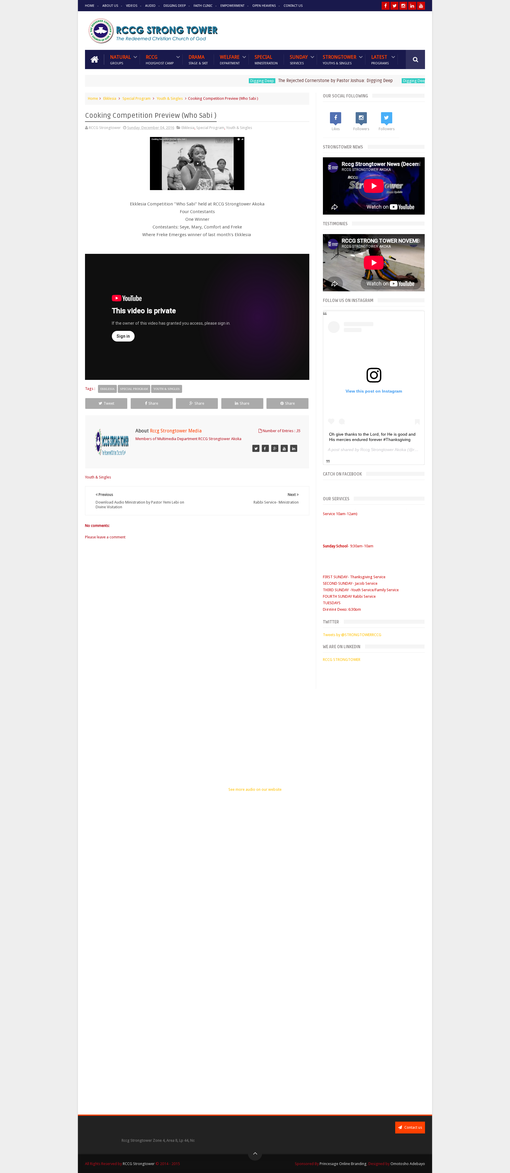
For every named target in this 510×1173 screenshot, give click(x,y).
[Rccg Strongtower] (255, 448)
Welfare (230, 59)
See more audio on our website (255, 789)
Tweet (109, 403)
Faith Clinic (203, 6)
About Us (110, 6)
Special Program (136, 98)
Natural (120, 59)
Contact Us (293, 6)
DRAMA (198, 59)
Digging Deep (175, 6)
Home (89, 6)
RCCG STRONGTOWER (341, 659)
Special (266, 59)
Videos (131, 6)
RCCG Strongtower (139, 1163)
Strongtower (339, 59)
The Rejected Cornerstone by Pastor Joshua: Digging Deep (308, 80)
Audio (150, 6)
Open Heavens (264, 6)
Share (153, 403)
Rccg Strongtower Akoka (383, 449)
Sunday (299, 59)
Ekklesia (109, 98)
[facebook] (386, 6)
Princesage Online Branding (343, 1163)
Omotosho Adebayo (407, 1163)
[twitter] (394, 6)
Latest (380, 59)
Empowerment (232, 6)
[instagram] (403, 6)
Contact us (412, 1127)
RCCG (160, 59)
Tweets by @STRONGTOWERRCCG (352, 635)
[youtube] (421, 6)
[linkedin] (412, 6)
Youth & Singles (170, 98)
